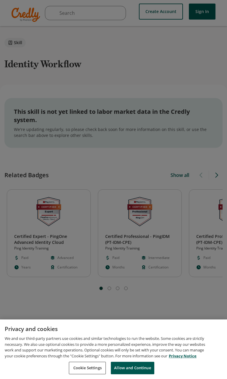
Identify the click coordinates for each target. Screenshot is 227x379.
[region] (113, 349)
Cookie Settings (87, 367)
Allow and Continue (132, 367)
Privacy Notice (183, 356)
